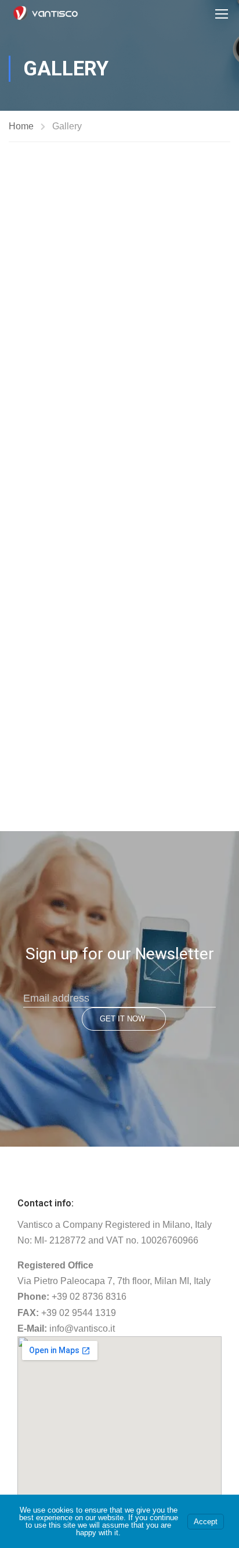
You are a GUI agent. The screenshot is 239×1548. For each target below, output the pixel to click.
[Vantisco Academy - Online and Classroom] (46, 13)
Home (21, 126)
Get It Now (122, 1018)
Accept (206, 1521)
